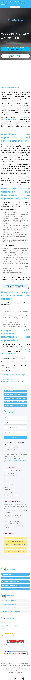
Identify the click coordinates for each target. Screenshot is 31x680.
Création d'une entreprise (9, 600)
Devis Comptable (10, 390)
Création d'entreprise (9, 481)
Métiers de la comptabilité (11, 495)
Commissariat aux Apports (10, 473)
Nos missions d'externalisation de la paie (13, 381)
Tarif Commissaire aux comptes (15, 538)
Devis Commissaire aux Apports (15, 402)
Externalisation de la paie (10, 492)
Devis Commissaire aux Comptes (15, 398)
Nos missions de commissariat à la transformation (15, 376)
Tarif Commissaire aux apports (15, 541)
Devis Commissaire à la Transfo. (15, 405)
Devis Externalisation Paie (13, 394)
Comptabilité (7, 478)
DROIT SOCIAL (7, 490)
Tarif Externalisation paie (15, 548)
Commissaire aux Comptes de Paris (13, 460)
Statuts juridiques (9, 484)
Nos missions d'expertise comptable (12, 379)
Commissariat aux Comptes (11, 476)
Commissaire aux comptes (9, 604)
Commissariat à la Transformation (12, 470)
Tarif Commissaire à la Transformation (15, 544)
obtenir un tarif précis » (15, 49)
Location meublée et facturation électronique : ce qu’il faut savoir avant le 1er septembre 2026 (15, 506)
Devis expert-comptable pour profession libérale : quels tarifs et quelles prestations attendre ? (15, 517)
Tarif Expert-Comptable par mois (15, 551)
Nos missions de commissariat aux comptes (14, 374)
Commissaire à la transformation (11, 611)
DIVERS (5, 487)
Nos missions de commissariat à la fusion (13, 377)
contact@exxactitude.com (13, 449)
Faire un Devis (15, 6)
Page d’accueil (25, 350)
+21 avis (16, 56)
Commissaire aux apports (9, 608)
